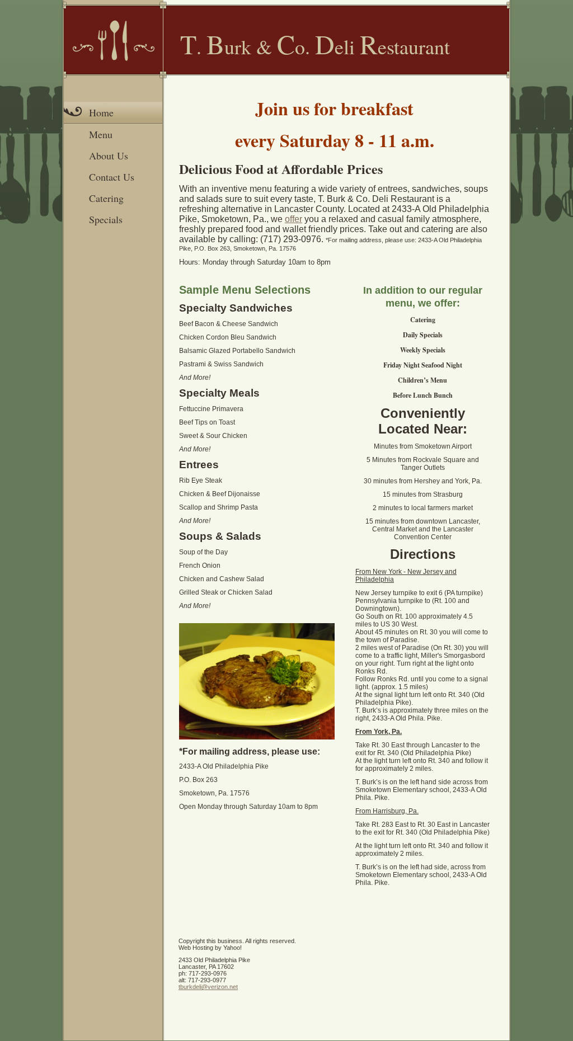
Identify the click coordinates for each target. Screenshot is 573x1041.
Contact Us (111, 176)
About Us (108, 155)
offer (293, 219)
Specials (106, 219)
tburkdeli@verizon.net (208, 986)
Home (101, 112)
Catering (106, 198)
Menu (100, 134)
